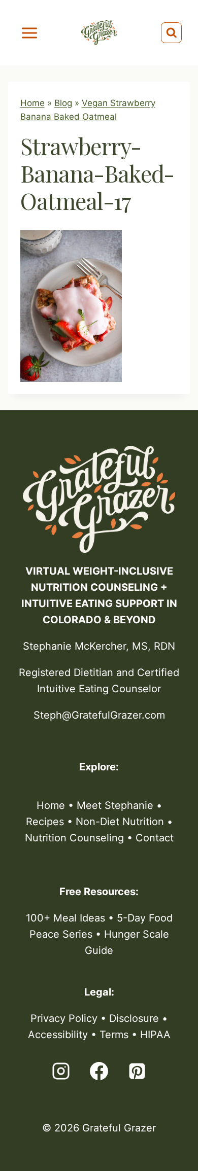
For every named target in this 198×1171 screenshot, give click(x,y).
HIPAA (155, 1034)
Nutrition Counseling (74, 838)
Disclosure (134, 1018)
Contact (155, 838)
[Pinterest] (137, 1071)
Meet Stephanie (115, 805)
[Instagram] (61, 1071)
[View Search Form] (171, 33)
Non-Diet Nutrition (120, 821)
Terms (114, 1034)
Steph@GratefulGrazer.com (99, 715)
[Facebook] (99, 1071)
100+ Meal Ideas (65, 918)
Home (32, 103)
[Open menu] (29, 33)
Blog (63, 103)
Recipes (45, 821)
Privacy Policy (63, 1018)
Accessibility (58, 1034)
